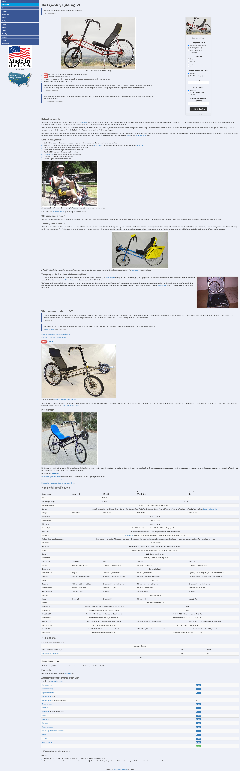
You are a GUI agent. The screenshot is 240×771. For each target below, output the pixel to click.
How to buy (5, 14)
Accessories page (56, 681)
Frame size (198, 56)
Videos (4, 30)
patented (84, 122)
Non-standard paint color (50, 653)
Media (4, 18)
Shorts (44, 735)
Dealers (4, 11)
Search (4, 40)
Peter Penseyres (49, 329)
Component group (198, 43)
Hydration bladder (48, 693)
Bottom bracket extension (198, 71)
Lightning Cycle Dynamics (120, 769)
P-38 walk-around (58, 212)
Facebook (5, 43)
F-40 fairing (98, 145)
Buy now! (198, 685)
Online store (5, 8)
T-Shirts (44, 738)
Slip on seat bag (47, 689)
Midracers (55, 473)
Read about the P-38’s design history (53, 337)
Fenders (45, 708)
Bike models (5, 5)
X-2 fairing (139, 145)
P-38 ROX (51, 341)
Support (4, 37)
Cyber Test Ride (140, 135)
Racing (4, 21)
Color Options (198, 87)
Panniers (45, 723)
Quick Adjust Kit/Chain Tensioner (53, 731)
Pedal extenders (47, 727)
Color (198, 80)
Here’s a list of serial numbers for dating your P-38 (57, 483)
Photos (4, 27)
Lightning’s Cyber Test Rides (51, 477)
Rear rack (45, 719)
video (128, 135)
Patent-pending (49, 154)
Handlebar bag (47, 685)
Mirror (44, 715)
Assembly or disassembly (69, 280)
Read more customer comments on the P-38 (55, 334)
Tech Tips (5, 34)
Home (4, 1)
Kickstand (45, 711)
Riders (4, 24)
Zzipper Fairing (47, 742)
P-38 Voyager (110, 278)
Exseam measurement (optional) (198, 100)
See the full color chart (210, 509)
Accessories (135, 270)
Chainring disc (47, 696)
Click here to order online (71, 405)
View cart (198, 746)
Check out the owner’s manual (51, 480)
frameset (68, 673)
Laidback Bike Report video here (65, 399)
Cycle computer (47, 704)
